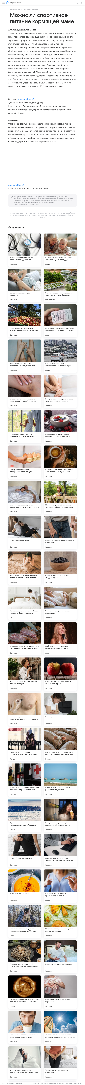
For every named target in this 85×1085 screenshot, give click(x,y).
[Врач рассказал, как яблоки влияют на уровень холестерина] (24, 320)
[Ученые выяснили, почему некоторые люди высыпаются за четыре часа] (24, 1062)
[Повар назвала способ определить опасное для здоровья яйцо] (24, 462)
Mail (3, 1083)
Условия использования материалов (53, 1083)
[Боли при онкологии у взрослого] (60, 709)
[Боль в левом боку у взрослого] (60, 956)
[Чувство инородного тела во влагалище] (60, 603)
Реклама (19, 1083)
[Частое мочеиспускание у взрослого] (60, 1062)
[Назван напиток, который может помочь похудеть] (24, 674)
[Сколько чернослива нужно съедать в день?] (60, 568)
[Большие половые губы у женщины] (24, 285)
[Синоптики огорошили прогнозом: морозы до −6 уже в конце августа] (24, 744)
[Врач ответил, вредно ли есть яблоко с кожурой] (60, 674)
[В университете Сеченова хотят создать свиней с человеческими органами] (60, 744)
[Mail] (7, 2)
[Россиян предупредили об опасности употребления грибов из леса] (24, 956)
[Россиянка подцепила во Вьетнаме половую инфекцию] (24, 426)
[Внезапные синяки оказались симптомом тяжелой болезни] (24, 391)
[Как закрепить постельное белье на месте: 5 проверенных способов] (24, 603)
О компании (10, 1083)
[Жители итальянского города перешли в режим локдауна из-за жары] (60, 1027)
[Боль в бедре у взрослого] (24, 850)
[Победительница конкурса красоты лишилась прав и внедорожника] (60, 638)
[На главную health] (15, 2)
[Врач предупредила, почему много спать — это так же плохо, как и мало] (24, 497)
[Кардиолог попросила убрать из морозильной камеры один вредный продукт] (60, 815)
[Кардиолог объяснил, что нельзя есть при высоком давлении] (60, 462)
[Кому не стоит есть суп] (24, 886)
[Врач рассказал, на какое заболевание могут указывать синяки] (24, 356)
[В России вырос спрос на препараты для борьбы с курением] (60, 886)
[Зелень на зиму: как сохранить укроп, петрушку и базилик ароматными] (60, 285)
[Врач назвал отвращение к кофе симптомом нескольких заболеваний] (24, 1027)
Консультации (15, 9)
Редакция (36, 1083)
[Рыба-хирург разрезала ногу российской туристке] (60, 780)
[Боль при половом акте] (24, 532)
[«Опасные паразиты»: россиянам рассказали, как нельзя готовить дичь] (24, 638)
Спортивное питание (30, 9)
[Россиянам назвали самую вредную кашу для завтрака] (60, 426)
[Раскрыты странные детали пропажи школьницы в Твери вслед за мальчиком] (24, 921)
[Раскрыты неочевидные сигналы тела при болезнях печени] (60, 391)
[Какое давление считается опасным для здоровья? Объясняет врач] (24, 250)
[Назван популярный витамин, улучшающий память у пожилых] (60, 497)
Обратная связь (71, 1083)
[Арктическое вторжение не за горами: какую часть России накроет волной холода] (24, 815)
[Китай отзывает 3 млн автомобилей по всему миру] (60, 356)
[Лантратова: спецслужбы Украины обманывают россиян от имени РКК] (24, 780)
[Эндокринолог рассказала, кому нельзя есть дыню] (60, 921)
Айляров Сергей (26, 99)
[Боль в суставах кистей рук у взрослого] (60, 992)
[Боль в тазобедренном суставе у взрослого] (60, 532)
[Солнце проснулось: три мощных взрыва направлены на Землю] (24, 992)
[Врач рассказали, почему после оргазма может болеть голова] (24, 568)
